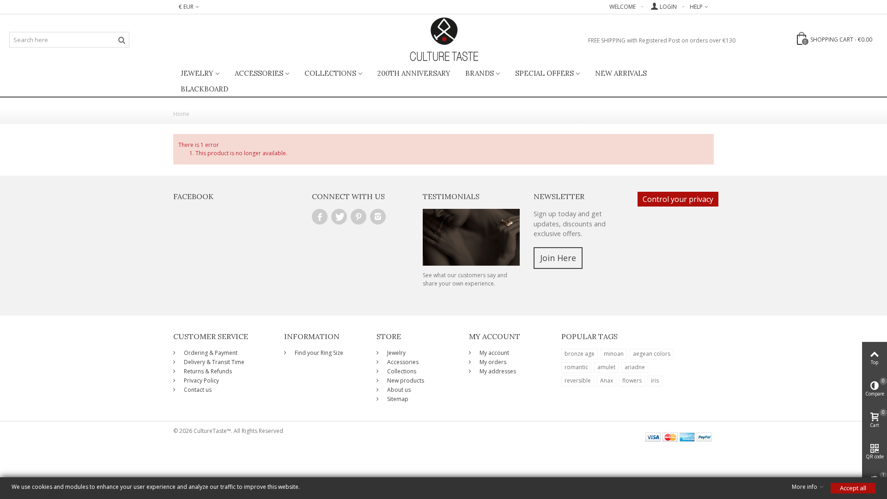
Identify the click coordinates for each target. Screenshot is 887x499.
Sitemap (397, 399)
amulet (606, 367)
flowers (632, 380)
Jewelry (197, 73)
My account (493, 353)
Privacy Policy (200, 380)
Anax (606, 380)
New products (405, 380)
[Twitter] (339, 217)
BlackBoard (204, 89)
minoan (614, 354)
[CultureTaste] (444, 39)
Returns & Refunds (207, 371)
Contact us (197, 390)
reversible (578, 380)
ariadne (635, 367)
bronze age (580, 354)
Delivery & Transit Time (213, 362)
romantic (576, 367)
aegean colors (651, 354)
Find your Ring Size (318, 353)
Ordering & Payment (209, 353)
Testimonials (451, 196)
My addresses (497, 371)
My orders (492, 362)
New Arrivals (621, 73)
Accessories (259, 73)
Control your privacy (678, 199)
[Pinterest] (358, 217)
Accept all (853, 488)
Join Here (558, 257)
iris (655, 380)
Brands (479, 73)
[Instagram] (378, 217)
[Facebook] (320, 217)
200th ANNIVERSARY (413, 73)
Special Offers (544, 73)
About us (398, 390)
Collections (330, 73)
